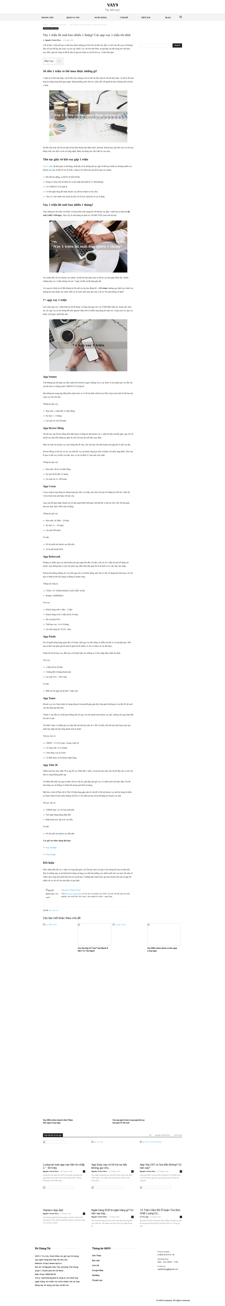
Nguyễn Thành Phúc (53, 40)
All (150, 1135)
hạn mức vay (54, 910)
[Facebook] (37, 1300)
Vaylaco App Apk (53, 1210)
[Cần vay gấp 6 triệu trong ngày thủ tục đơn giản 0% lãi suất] (129, 925)
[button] (180, 17)
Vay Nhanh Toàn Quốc (58, 25)
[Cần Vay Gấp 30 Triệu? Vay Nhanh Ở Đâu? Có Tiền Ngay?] (94, 945)
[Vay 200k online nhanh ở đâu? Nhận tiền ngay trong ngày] (59, 925)
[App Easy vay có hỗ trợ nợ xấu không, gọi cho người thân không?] (112, 1151)
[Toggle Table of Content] (58, 61)
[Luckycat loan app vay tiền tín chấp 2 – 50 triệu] (64, 1151)
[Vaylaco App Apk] (64, 1196)
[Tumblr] (55, 1300)
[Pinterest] (43, 1300)
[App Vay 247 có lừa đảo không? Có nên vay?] (161, 1151)
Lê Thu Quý (178, 1135)
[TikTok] (49, 1300)
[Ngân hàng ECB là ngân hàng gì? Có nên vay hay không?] (112, 1196)
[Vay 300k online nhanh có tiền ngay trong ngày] (164, 945)
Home (45, 25)
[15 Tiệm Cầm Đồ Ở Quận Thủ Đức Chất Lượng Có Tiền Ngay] (161, 1196)
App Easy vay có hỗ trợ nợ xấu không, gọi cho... (109, 1166)
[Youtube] (61, 1300)
